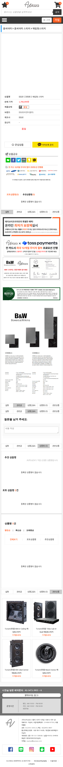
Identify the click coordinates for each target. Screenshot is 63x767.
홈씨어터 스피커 (22, 28)
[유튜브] (52, 749)
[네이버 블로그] (21, 749)
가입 (57, 20)
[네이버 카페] (42, 749)
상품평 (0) (43, 212)
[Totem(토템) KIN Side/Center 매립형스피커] (16, 653)
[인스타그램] (31, 749)
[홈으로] (10, 723)
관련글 (19, 212)
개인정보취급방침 (40, 761)
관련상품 (55, 212)
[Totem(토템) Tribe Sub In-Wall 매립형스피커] (46, 612)
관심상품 (19, 145)
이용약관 (53, 761)
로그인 (47, 20)
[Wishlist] (5, 6)
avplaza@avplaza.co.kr (34, 741)
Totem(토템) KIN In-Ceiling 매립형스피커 (16, 630)
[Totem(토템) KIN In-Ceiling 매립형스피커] (16, 612)
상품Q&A (31, 212)
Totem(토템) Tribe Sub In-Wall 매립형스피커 (46, 630)
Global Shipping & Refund (18, 761)
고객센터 (31, 764)
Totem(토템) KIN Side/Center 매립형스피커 (16, 671)
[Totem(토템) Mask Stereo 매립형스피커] (46, 653)
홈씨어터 (7, 28)
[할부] (31, 173)
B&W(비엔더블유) (26, 112)
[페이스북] (10, 749)
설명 (7, 212)
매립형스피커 (39, 28)
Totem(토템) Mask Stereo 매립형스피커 (46, 671)
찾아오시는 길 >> (31, 695)
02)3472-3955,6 (31, 728)
